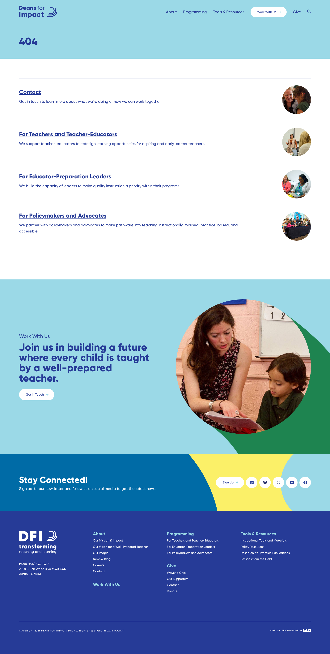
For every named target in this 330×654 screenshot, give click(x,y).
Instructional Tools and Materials (264, 540)
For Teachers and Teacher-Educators (193, 540)
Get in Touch (35, 394)
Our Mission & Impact (108, 540)
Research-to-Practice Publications (265, 553)
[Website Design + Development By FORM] (290, 630)
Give (297, 12)
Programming (195, 12)
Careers (98, 565)
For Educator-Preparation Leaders (191, 547)
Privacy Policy (113, 630)
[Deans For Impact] (46, 12)
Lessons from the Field (256, 559)
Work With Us (266, 12)
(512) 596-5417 (39, 564)
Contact (99, 571)
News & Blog (102, 559)
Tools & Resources (228, 12)
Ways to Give (176, 573)
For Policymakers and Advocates (189, 553)
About (171, 12)
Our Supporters (177, 579)
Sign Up (228, 482)
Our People (100, 553)
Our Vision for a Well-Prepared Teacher (120, 547)
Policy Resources (252, 547)
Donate (172, 591)
